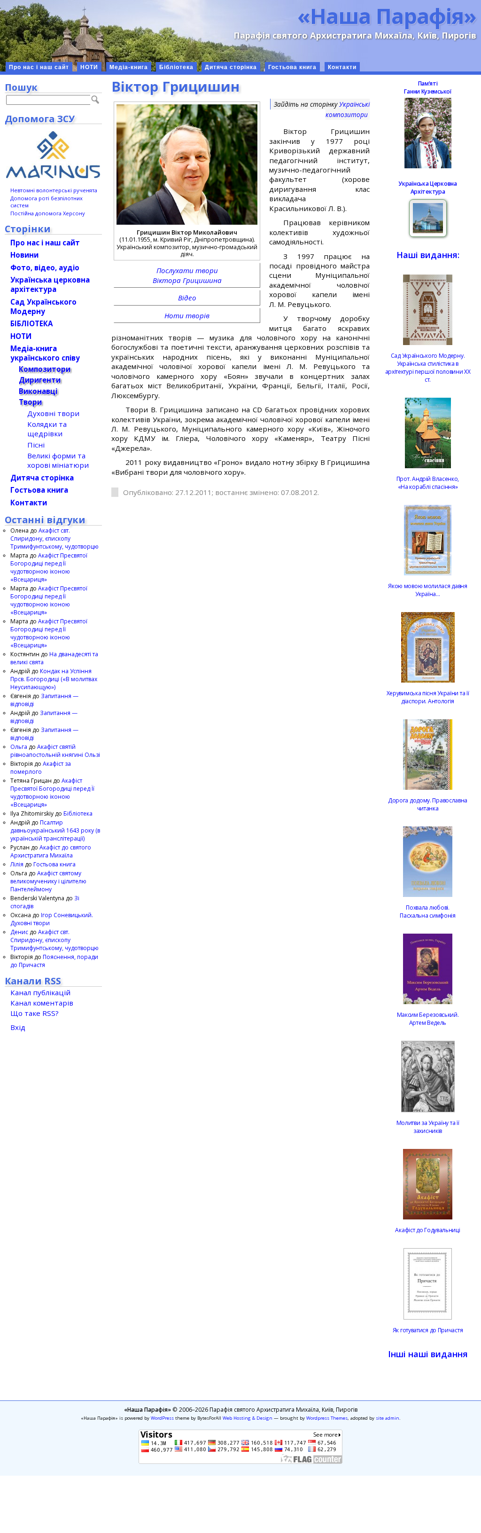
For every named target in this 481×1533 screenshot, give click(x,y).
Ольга (18, 747)
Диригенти (40, 380)
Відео (187, 297)
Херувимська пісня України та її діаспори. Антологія (428, 697)
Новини (24, 254)
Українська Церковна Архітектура (427, 188)
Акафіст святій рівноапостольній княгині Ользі (55, 751)
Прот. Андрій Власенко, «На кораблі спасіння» (427, 483)
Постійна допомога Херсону (47, 213)
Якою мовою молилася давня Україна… (427, 590)
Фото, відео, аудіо (44, 267)
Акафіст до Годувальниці (427, 1230)
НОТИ (89, 67)
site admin (387, 1418)
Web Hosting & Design (247, 1418)
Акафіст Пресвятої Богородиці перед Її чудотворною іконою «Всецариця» (48, 567)
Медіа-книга (128, 67)
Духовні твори (53, 413)
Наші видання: (427, 254)
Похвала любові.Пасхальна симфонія (428, 912)
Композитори (44, 369)
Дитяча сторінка (231, 67)
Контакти (342, 67)
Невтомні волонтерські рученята (53, 190)
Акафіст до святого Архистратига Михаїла (50, 851)
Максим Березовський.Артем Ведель (428, 1019)
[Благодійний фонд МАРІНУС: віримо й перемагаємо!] (53, 154)
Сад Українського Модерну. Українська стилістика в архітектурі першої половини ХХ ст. (428, 368)
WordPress (162, 1418)
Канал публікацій (40, 992)
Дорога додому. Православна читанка (427, 804)
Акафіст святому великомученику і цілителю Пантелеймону (48, 881)
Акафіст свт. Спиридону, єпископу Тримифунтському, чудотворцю (54, 538)
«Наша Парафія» (386, 15)
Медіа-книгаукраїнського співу (45, 353)
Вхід (17, 1027)
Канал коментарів (41, 1002)
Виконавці (38, 391)
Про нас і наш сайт (39, 67)
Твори (30, 402)
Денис (19, 932)
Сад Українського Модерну (43, 306)
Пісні (36, 444)
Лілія (16, 864)
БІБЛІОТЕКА (31, 323)
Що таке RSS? (34, 1013)
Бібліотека (176, 67)
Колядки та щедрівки (47, 428)
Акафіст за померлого (40, 768)
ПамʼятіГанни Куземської (427, 87)
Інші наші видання (428, 1354)
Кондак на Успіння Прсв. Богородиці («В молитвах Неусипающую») (53, 679)
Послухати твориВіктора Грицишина (187, 275)
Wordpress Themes (327, 1418)
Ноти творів (186, 315)
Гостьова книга (292, 67)
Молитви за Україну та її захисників (427, 1127)
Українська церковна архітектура (50, 284)
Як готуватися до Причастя (428, 1330)
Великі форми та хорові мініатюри (58, 460)
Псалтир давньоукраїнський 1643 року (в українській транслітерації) (55, 830)
